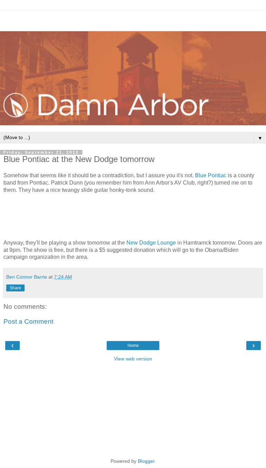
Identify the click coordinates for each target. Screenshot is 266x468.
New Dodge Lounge (151, 243)
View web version (133, 358)
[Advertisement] (133, 19)
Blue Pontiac (211, 175)
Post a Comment (28, 321)
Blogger (146, 461)
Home (133, 345)
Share (15, 288)
